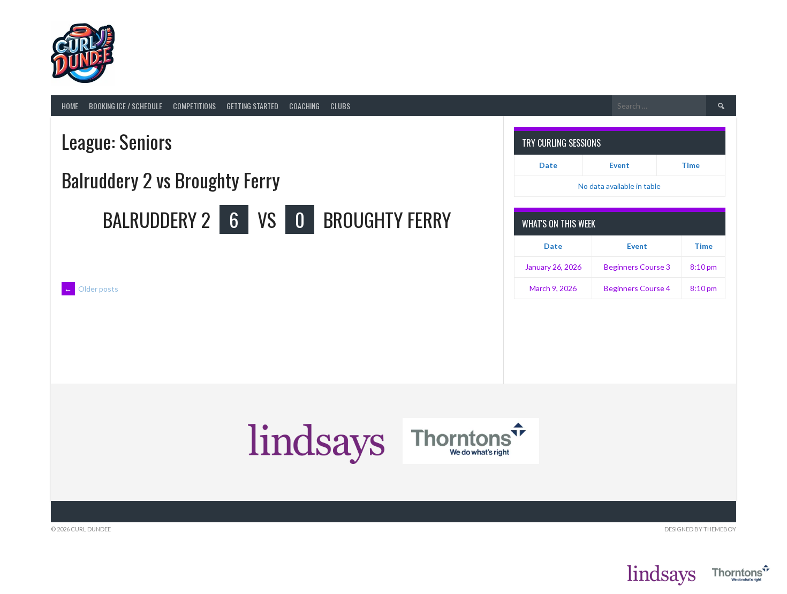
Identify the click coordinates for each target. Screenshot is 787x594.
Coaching (304, 105)
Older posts (91, 288)
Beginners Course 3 (637, 266)
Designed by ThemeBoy (700, 529)
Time (691, 165)
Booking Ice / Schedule (125, 105)
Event (619, 165)
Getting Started (252, 105)
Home (70, 105)
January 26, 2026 (553, 266)
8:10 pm (703, 266)
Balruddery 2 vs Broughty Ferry (171, 179)
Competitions (194, 105)
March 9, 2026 (553, 288)
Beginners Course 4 (637, 288)
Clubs (340, 105)
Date (548, 165)
